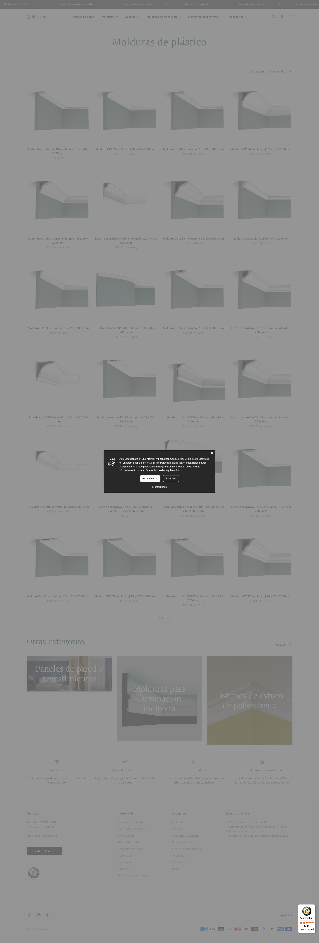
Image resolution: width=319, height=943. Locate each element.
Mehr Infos (176, 470)
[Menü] (313, 906)
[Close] (212, 453)
